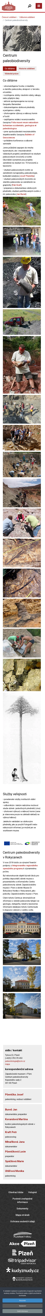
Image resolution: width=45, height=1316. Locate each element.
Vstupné (32, 1192)
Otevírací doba (15, 1192)
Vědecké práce (11, 73)
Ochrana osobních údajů (22, 1221)
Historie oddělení (27, 68)
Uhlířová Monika (14, 1171)
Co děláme (10, 68)
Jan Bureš (21, 194)
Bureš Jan (11, 1109)
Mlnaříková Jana (14, 1141)
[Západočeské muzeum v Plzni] (12, 8)
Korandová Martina (16, 1119)
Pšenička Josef (14, 1094)
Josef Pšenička (27, 176)
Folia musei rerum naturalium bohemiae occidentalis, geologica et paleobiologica (20, 125)
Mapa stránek (23, 1215)
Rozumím (22, 1300)
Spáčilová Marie (14, 1161)
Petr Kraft (16, 185)
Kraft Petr (11, 1132)
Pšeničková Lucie (15, 1151)
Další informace (22, 1311)
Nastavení (22, 1306)
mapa (7, 1064)
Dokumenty (22, 1208)
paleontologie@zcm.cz (15, 1061)
